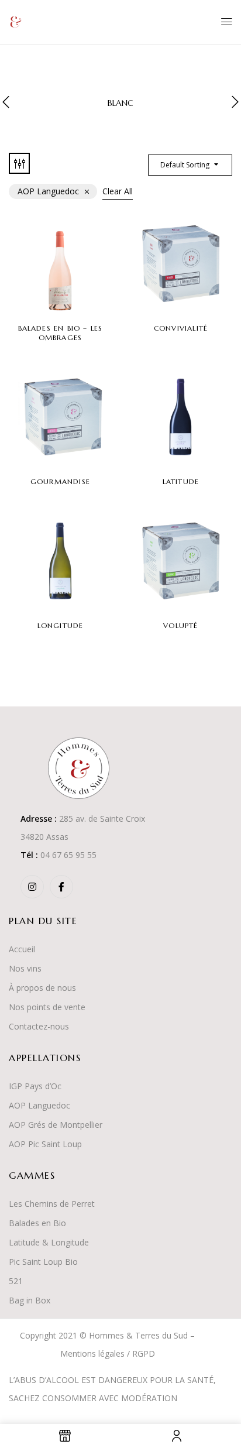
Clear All (117, 191)
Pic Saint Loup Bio (43, 1261)
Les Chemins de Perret (52, 1203)
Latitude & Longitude (49, 1242)
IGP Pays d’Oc (35, 1086)
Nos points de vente (47, 1007)
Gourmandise (60, 481)
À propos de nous (42, 987)
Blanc (120, 103)
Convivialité (181, 328)
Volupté (180, 625)
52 (13, 1280)
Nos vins (25, 968)
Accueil (22, 949)
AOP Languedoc (39, 1105)
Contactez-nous (39, 1026)
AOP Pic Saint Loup (45, 1144)
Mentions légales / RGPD (107, 1353)
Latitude (181, 481)
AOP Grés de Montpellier (55, 1124)
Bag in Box (29, 1300)
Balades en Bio (37, 1223)
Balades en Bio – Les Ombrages (60, 333)
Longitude (60, 625)
